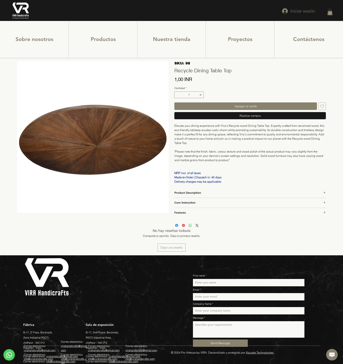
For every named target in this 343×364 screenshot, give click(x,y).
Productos (103, 39)
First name (200, 275)
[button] (330, 12)
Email (197, 289)
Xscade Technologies (260, 352)
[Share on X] (197, 225)
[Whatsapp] (9, 354)
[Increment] (201, 95)
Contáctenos (308, 39)
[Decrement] (177, 95)
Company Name (203, 303)
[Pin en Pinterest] (183, 225)
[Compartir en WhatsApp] (190, 225)
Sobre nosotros (34, 39)
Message (199, 317)
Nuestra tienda (171, 39)
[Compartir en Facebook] (177, 225)
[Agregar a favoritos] (322, 106)
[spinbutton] (189, 95)
